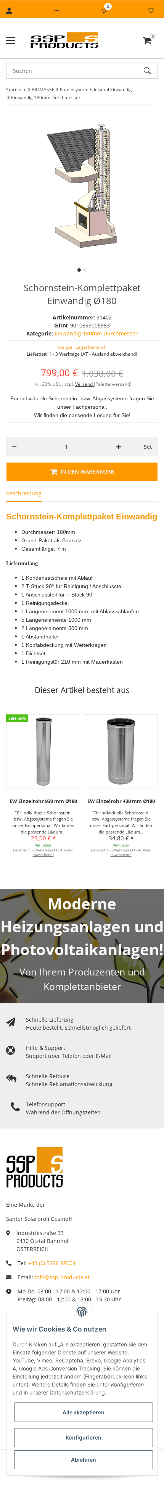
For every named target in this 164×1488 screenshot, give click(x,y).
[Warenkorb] (147, 40)
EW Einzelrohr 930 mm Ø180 (43, 801)
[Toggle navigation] (10, 40)
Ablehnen (83, 1459)
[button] (56, 11)
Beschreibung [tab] (24, 493)
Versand (84, 384)
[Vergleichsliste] (104, 10)
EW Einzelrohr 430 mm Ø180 (121, 801)
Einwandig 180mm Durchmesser (96, 333)
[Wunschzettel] (151, 10)
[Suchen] (151, 70)
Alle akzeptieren (84, 1412)
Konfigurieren (83, 1437)
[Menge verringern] (14, 446)
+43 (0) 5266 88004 (52, 1263)
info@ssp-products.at (62, 1277)
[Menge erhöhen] (119, 446)
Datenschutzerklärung (77, 1392)
